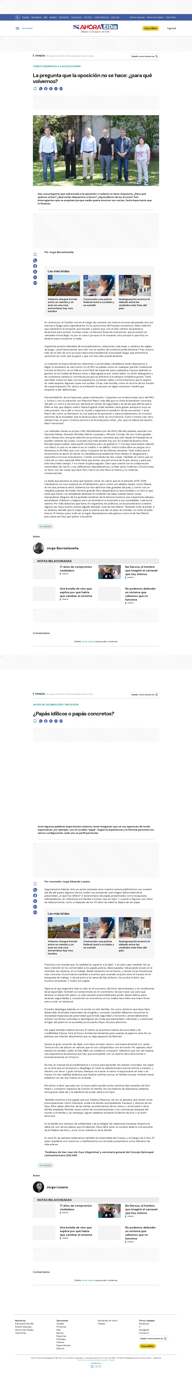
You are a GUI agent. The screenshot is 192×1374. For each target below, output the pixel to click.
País (45, 17)
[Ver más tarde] (35, 88)
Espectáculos (101, 17)
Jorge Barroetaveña (62, 548)
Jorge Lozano (57, 1187)
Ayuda (111, 1360)
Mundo (53, 17)
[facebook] (46, 88)
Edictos (115, 17)
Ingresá (171, 28)
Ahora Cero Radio (155, 17)
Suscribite (150, 28)
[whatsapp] (40, 88)
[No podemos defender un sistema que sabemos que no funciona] (109, 594)
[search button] (17, 17)
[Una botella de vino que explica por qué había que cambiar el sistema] (44, 594)
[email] (56, 88)
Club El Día (171, 17)
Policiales (76, 17)
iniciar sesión (88, 641)
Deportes (64, 17)
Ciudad (25, 17)
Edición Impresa (137, 17)
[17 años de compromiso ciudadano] (44, 572)
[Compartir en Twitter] (51, 88)
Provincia (36, 17)
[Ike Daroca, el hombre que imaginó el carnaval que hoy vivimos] (109, 572)
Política (88, 17)
